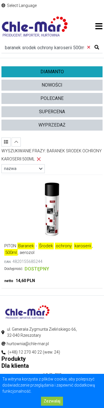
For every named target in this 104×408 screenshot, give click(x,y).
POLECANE (52, 98)
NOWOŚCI (52, 85)
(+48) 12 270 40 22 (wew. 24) (34, 352)
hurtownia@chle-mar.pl (28, 343)
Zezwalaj (52, 401)
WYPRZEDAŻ (52, 125)
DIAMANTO (52, 71)
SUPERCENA (52, 111)
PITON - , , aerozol (48, 249)
